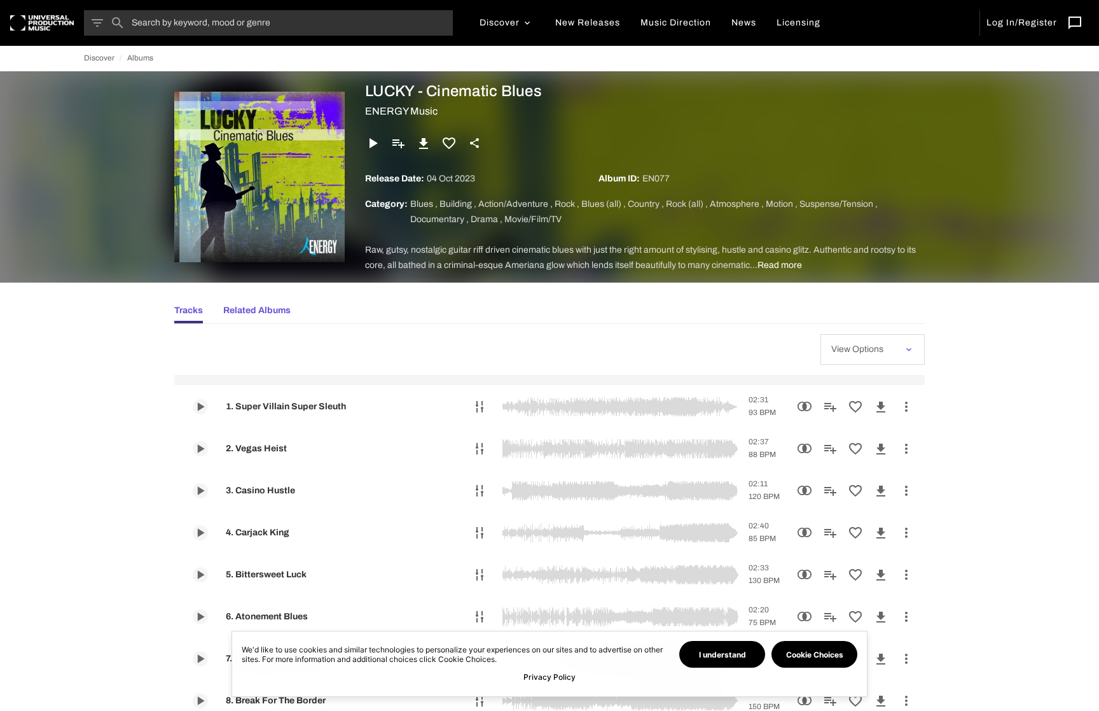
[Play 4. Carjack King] (200, 532)
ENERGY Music (401, 111)
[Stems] (479, 406)
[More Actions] (906, 406)
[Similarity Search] (804, 406)
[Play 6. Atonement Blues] (200, 617)
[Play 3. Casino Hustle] (200, 490)
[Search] (117, 23)
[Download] (423, 143)
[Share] (474, 143)
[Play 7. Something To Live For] (200, 659)
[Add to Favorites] (449, 143)
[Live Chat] (1074, 23)
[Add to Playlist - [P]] (398, 143)
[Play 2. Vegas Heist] (200, 448)
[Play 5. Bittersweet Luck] (200, 575)
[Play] (372, 143)
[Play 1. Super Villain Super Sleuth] (200, 406)
